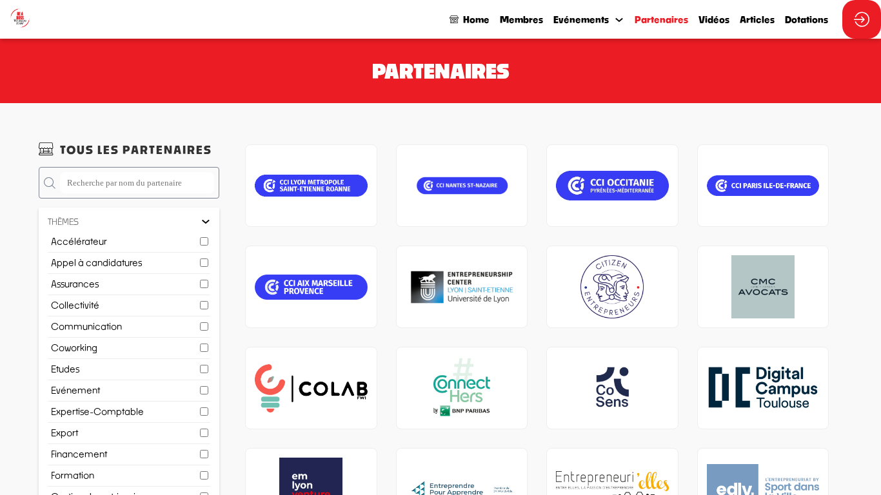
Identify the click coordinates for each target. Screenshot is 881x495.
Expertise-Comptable (97, 411)
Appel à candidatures (96, 262)
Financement (79, 454)
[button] (129, 222)
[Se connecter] (861, 19)
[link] (521, 19)
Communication (86, 326)
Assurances (75, 283)
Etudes (65, 369)
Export (64, 432)
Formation (72, 475)
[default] (470, 19)
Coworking (74, 347)
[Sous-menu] (618, 20)
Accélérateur (79, 241)
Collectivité (75, 305)
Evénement (75, 390)
